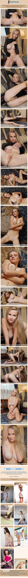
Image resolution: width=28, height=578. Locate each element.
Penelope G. (16, 476)
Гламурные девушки (21, 471)
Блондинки (9, 471)
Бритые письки (23, 472)
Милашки (14, 471)
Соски (18, 472)
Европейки (6, 472)
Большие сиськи (13, 472)
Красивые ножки (10, 474)
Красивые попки (18, 474)
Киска (2, 472)
